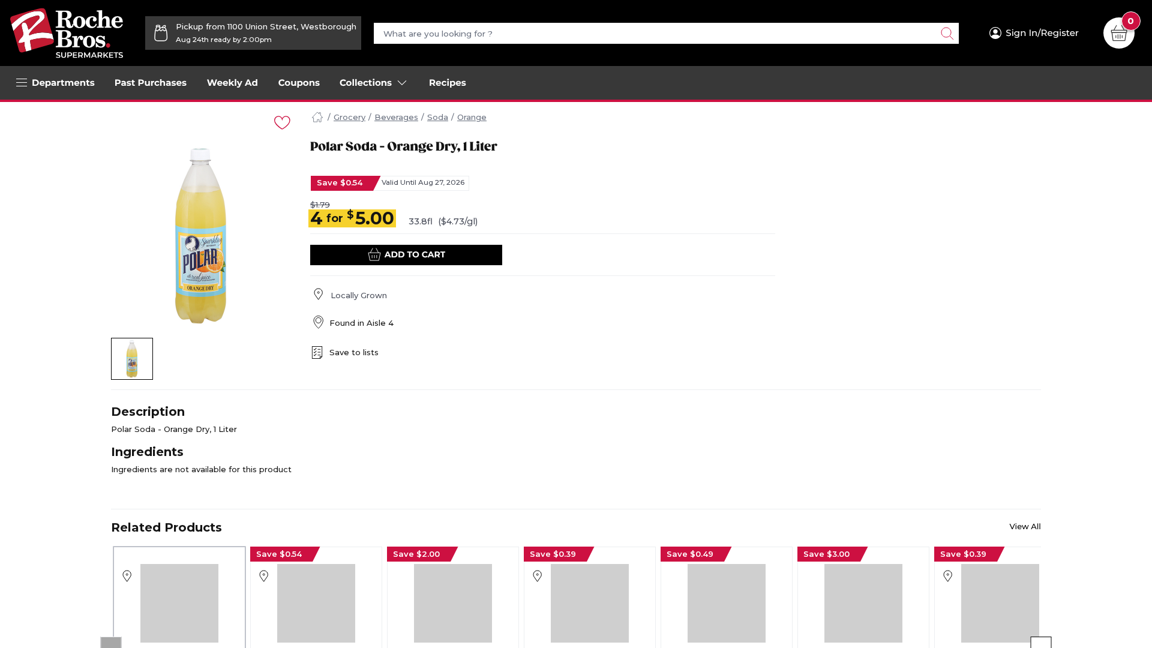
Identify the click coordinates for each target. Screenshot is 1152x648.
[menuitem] (150, 83)
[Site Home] (317, 117)
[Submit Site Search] (947, 33)
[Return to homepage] (67, 33)
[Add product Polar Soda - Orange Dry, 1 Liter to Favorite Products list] (281, 121)
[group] (201, 236)
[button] (132, 359)
